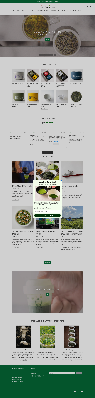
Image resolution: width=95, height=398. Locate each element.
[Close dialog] (61, 180)
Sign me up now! (47, 215)
